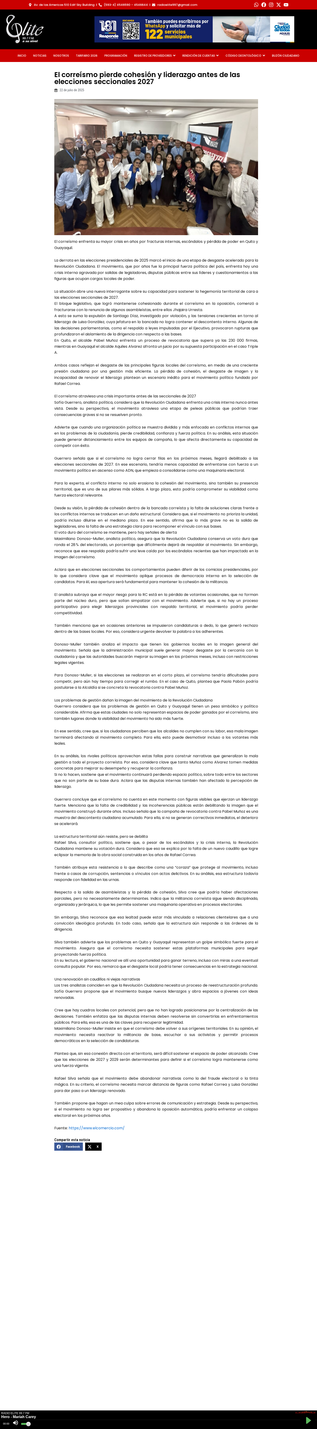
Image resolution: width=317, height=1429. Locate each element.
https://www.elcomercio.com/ (97, 1128)
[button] (68, 1147)
